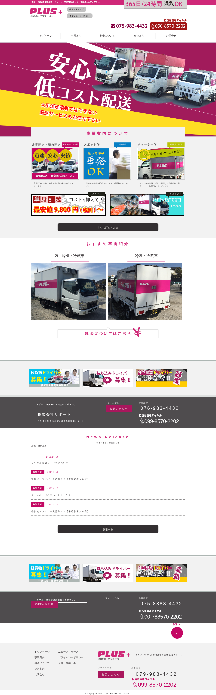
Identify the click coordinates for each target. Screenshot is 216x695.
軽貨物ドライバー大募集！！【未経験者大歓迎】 (60, 479)
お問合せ (171, 35)
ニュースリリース (68, 651)
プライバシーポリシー (70, 657)
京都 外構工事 (39, 445)
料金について (107, 35)
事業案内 (76, 35)
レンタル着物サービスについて (49, 463)
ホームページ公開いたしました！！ (52, 495)
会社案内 (139, 35)
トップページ (44, 35)
